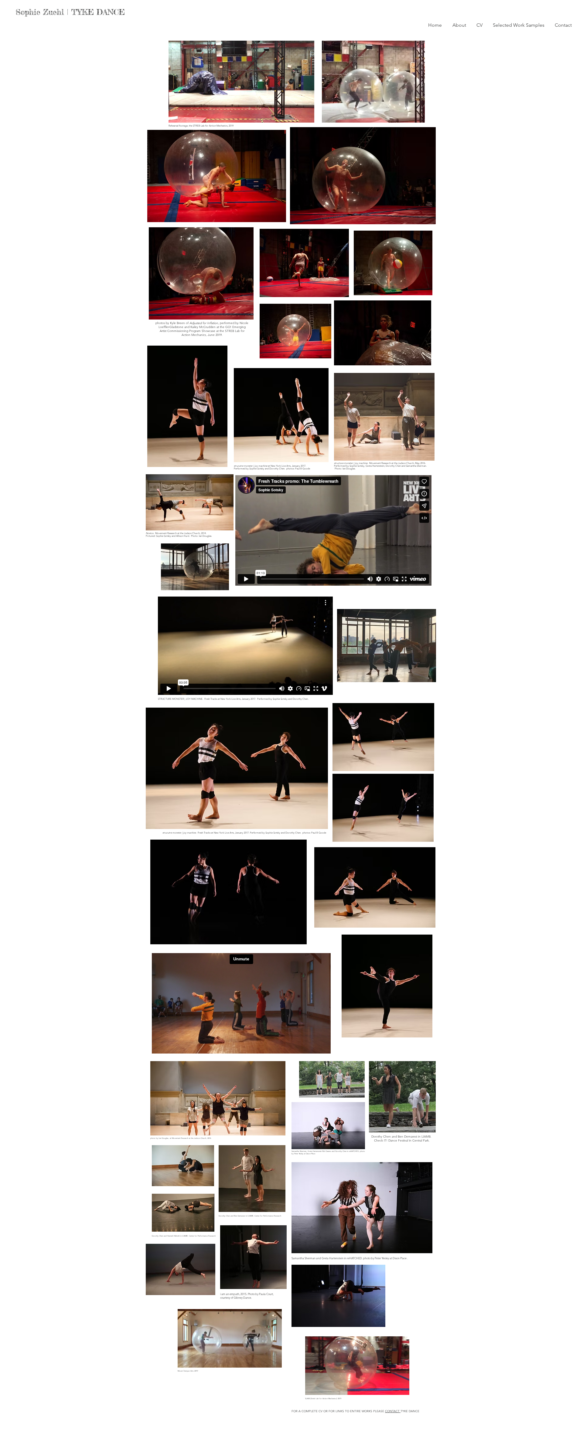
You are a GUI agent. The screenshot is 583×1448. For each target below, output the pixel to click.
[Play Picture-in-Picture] (296, 114)
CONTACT (393, 1411)
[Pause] (176, 114)
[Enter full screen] (306, 114)
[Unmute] (187, 114)
